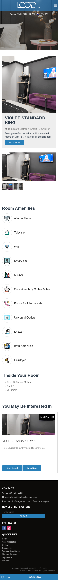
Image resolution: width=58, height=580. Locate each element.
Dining (5, 544)
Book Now (14, 142)
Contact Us (7, 548)
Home (4, 538)
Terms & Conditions (11, 551)
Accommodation (9, 541)
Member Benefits (9, 554)
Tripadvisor (7, 557)
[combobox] (3, 577)
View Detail (12, 468)
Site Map (6, 560)
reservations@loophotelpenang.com (21, 497)
